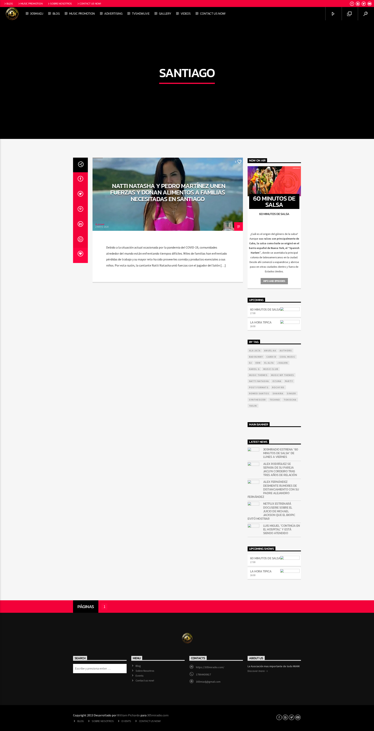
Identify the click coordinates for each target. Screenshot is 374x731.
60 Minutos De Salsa (265, 309)
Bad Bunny (256, 356)
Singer (291, 393)
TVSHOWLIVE (141, 13)
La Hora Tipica (261, 322)
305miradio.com (157, 715)
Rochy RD (278, 387)
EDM (258, 362)
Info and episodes (274, 281)
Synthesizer (257, 399)
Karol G (254, 369)
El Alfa (269, 362)
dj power (99, 224)
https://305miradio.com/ (210, 667)
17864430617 (203, 674)
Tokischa (290, 399)
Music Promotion (31, 3)
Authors (286, 350)
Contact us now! (90, 3)
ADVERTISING (113, 13)
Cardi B (271, 356)
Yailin (253, 405)
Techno (275, 399)
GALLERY (165, 13)
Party (289, 381)
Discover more (256, 671)
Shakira (278, 393)
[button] (274, 234)
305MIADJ (36, 13)
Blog (9, 3)
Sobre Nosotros (61, 3)
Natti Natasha (259, 381)
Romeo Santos (259, 393)
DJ (250, 362)
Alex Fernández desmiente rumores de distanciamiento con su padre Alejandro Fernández (273, 489)
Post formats (258, 387)
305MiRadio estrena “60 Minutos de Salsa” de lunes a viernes (280, 453)
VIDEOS (186, 13)
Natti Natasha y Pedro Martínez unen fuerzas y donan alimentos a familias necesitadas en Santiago (167, 192)
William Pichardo (128, 715)
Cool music (287, 356)
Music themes (258, 375)
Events (140, 675)
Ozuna (277, 381)
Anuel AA (270, 350)
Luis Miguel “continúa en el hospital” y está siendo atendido (281, 529)
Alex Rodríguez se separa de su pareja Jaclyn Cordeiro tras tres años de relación (280, 469)
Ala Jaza (255, 350)
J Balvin (282, 362)
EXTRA (97, 161)
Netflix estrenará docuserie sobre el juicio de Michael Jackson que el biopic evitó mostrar (271, 511)
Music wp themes (282, 375)
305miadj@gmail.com (208, 681)
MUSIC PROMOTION (82, 13)
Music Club (270, 369)
